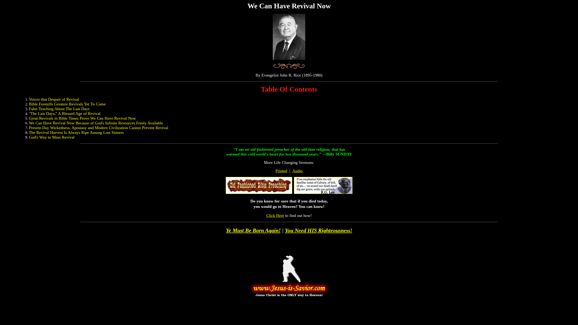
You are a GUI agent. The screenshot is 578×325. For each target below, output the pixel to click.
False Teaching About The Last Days (59, 109)
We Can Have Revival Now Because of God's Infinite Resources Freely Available (96, 123)
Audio (297, 171)
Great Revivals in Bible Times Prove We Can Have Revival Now (82, 118)
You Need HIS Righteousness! (318, 230)
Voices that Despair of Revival (54, 99)
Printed (281, 171)
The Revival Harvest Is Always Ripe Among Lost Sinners (76, 132)
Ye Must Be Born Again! (253, 230)
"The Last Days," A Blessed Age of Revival (64, 113)
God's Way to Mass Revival (52, 137)
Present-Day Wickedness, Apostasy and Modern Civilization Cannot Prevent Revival (98, 127)
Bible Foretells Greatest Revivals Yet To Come (67, 104)
